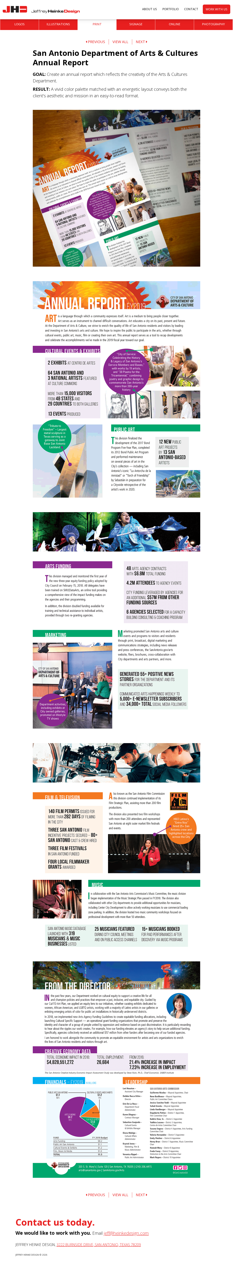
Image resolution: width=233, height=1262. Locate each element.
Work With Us (216, 9)
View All (120, 41)
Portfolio (170, 9)
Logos (19, 24)
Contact (191, 9)
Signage (135, 24)
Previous (96, 41)
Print (97, 24)
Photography (213, 24)
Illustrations (58, 24)
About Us (149, 9)
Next (141, 41)
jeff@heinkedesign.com (126, 1233)
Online (174, 24)
